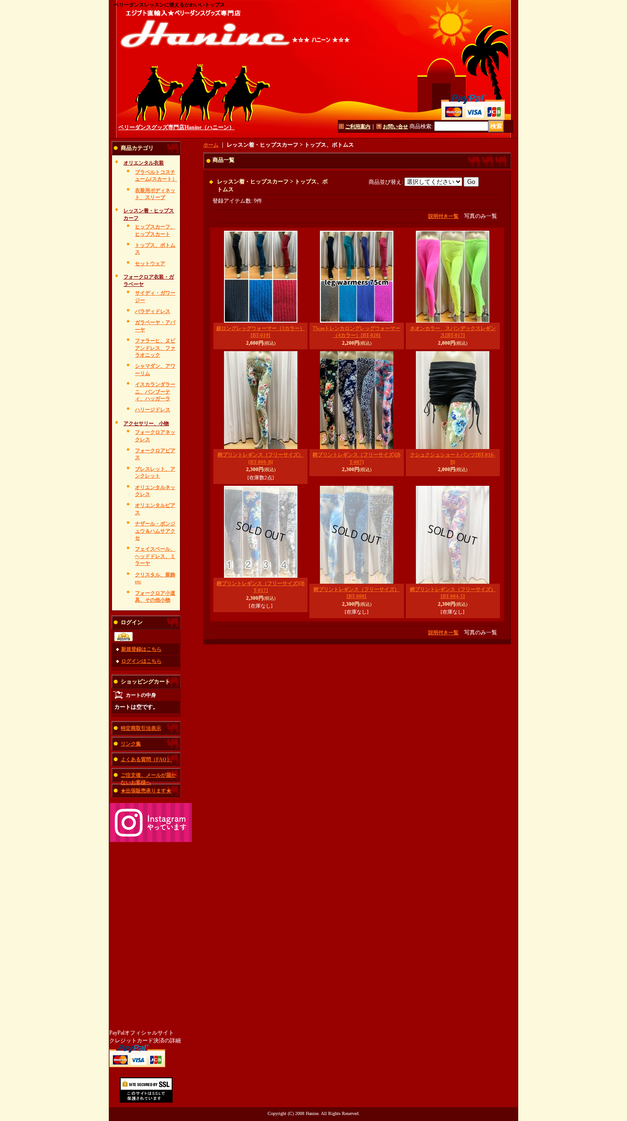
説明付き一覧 (443, 216)
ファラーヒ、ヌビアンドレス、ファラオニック (155, 348)
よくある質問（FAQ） (146, 759)
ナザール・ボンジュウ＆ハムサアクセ (155, 531)
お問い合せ (395, 126)
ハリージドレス (152, 409)
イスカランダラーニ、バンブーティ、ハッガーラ (155, 391)
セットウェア (150, 263)
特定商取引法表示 (141, 728)
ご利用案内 (357, 126)
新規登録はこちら (141, 649)
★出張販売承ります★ (146, 790)
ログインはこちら (141, 661)
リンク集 (131, 743)
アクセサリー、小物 (146, 423)
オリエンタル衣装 (143, 162)
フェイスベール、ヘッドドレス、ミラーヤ (155, 556)
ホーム (210, 145)
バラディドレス (152, 311)
